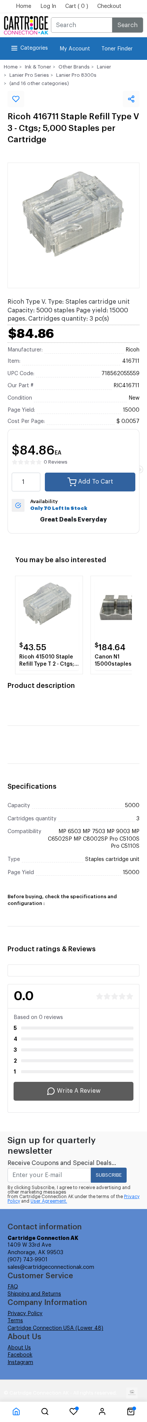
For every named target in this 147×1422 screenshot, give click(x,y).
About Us (19, 1348)
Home (23, 6)
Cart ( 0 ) (76, 6)
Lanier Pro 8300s (76, 75)
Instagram (20, 1362)
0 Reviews (55, 461)
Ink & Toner (38, 66)
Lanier (104, 66)
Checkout (109, 6)
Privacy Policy (25, 1313)
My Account (75, 49)
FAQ (13, 1287)
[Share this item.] (131, 99)
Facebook (20, 1355)
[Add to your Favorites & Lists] (16, 99)
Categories (34, 48)
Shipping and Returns (34, 1294)
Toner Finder (117, 49)
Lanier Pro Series (29, 75)
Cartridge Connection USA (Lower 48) (55, 1328)
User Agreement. (49, 1201)
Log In (48, 6)
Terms (15, 1320)
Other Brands (74, 66)
